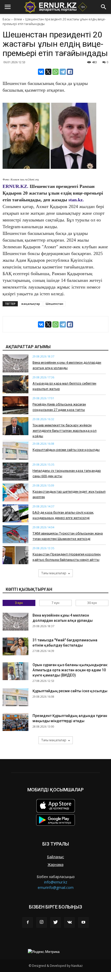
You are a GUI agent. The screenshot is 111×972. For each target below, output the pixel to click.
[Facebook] (27, 922)
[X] (48, 72)
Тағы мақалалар (53, 573)
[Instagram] (41, 922)
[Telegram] (63, 72)
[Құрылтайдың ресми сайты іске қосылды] (15, 451)
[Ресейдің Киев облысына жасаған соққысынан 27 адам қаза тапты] (15, 405)
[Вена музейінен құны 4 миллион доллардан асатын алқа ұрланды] (15, 363)
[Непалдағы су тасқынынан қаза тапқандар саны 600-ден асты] (15, 472)
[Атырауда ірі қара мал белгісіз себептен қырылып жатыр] (15, 384)
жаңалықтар (30, 304)
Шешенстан (54, 304)
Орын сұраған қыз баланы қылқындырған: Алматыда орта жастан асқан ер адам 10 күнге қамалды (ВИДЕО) (70, 670)
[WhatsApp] (55, 72)
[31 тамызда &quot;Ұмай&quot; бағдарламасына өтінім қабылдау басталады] (15, 646)
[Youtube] (83, 922)
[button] (104, 7)
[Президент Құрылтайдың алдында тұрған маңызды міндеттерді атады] (15, 722)
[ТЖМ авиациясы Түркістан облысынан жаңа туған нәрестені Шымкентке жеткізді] (15, 534)
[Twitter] (55, 922)
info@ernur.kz (55, 882)
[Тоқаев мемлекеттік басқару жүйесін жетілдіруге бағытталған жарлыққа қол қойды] (15, 426)
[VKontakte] (69, 922)
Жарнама (56, 864)
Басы (6, 19)
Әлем (18, 19)
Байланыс (55, 856)
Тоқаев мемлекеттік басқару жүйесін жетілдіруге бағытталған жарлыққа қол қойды (65, 430)
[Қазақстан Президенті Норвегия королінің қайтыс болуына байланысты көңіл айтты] (15, 555)
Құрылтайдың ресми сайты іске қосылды (66, 450)
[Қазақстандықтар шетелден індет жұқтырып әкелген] (15, 492)
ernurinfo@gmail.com (56, 887)
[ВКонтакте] (41, 72)
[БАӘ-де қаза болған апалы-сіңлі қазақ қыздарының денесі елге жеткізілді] (15, 513)
